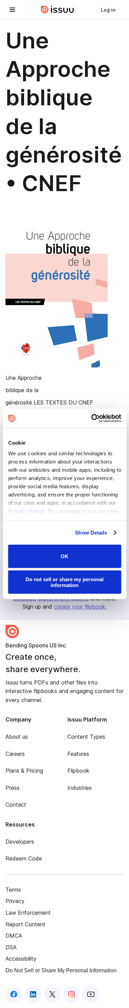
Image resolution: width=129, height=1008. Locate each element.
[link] (108, 9)
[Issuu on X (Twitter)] (52, 994)
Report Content (25, 924)
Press (13, 787)
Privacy (15, 901)
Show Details (91, 533)
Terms (13, 889)
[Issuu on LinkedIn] (33, 994)
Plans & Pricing (24, 770)
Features (78, 753)
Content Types (86, 736)
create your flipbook (79, 606)
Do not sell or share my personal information (64, 582)
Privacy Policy (26, 511)
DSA (11, 947)
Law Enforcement (28, 912)
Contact (16, 804)
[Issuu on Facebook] (14, 994)
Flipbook (78, 770)
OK (64, 556)
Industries (79, 787)
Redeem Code (24, 858)
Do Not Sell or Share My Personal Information (61, 970)
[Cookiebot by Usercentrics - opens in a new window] (92, 418)
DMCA (14, 935)
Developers (20, 841)
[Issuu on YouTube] (91, 994)
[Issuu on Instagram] (71, 994)
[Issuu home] (57, 9)
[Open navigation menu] (12, 9)
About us (17, 736)
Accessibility (21, 958)
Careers (15, 753)
